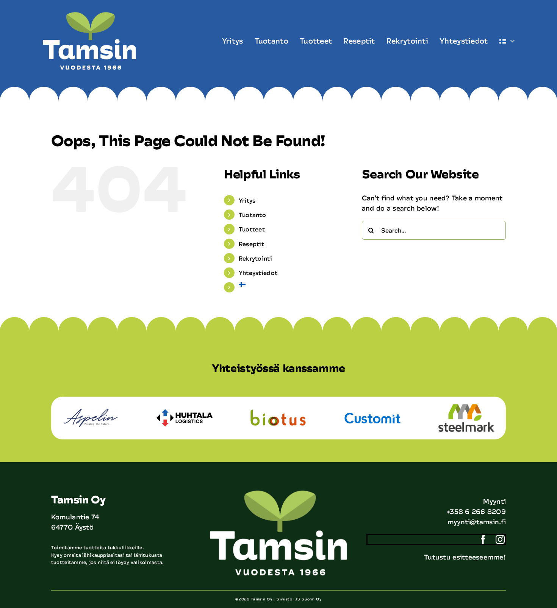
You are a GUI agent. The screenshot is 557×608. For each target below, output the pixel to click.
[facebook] (483, 539)
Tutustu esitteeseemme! (465, 557)
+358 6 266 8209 (476, 511)
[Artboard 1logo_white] (89, 14)
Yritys (247, 200)
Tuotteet (252, 229)
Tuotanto (252, 214)
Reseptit (251, 244)
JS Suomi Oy (308, 599)
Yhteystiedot (258, 272)
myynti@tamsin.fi (476, 521)
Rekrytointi (255, 258)
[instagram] (500, 539)
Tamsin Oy (261, 599)
